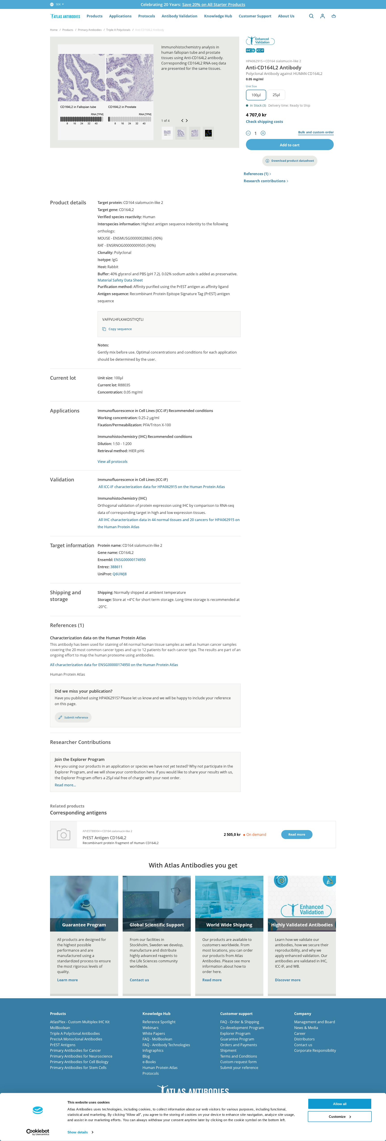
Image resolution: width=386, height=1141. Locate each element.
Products (95, 16)
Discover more (287, 979)
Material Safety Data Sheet (120, 280)
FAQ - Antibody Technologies (166, 1044)
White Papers (154, 1033)
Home (54, 30)
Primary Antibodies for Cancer (75, 1050)
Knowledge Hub (218, 16)
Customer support (236, 1014)
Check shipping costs (264, 121)
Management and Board (314, 1021)
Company (302, 1014)
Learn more (67, 979)
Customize (337, 1116)
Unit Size (251, 86)
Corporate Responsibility (315, 1050)
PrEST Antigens (63, 1044)
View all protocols (113, 461)
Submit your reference (239, 1067)
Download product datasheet (292, 161)
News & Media (306, 1027)
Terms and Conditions (238, 1056)
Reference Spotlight (159, 1021)
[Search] (311, 16)
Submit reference (76, 717)
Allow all (339, 1104)
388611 (116, 566)
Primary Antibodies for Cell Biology (79, 1061)
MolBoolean (60, 1027)
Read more (212, 979)
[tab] (167, 133)
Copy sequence (120, 329)
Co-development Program (242, 1027)
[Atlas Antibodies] (65, 16)
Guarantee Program (237, 1039)
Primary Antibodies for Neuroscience (81, 1056)
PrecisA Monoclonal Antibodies (76, 1039)
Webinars (151, 1027)
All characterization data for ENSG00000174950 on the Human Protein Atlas (114, 664)
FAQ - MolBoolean (157, 1039)
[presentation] (167, 133)
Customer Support (255, 16)
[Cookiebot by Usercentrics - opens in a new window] (37, 1132)
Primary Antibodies (90, 30)
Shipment (228, 1050)
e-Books (149, 1061)
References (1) (256, 174)
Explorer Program (235, 1033)
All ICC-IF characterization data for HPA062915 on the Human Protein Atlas (162, 486)
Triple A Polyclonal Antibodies (75, 1033)
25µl (276, 94)
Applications (120, 16)
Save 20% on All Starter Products (213, 4)
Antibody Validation (179, 16)
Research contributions (264, 181)
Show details (77, 1132)
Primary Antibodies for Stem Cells (78, 1067)
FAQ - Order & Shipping (239, 1021)
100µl (256, 95)
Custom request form (238, 1061)
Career (300, 1033)
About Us (286, 16)
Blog (146, 1056)
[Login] (322, 16)
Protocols (146, 16)
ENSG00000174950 (130, 559)
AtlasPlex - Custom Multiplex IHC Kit (80, 1021)
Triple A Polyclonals (118, 30)
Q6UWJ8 (120, 574)
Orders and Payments (238, 1044)
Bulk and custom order (316, 132)
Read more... (65, 785)
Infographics (153, 1050)
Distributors (304, 1039)
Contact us (139, 979)
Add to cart (290, 145)
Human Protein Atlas (160, 1067)
